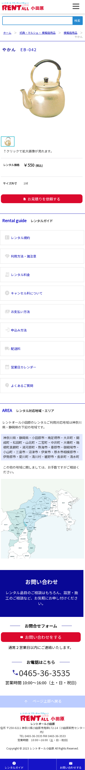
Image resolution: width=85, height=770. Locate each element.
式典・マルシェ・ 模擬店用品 (37, 32)
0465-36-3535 (44, 672)
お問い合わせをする (41, 637)
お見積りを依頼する (41, 199)
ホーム (7, 32)
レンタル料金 (17, 274)
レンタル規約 (17, 237)
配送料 (13, 348)
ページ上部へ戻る (43, 701)
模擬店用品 (70, 32)
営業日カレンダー (20, 367)
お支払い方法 (17, 311)
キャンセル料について (24, 293)
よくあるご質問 (19, 385)
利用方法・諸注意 (20, 256)
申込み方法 (16, 330)
